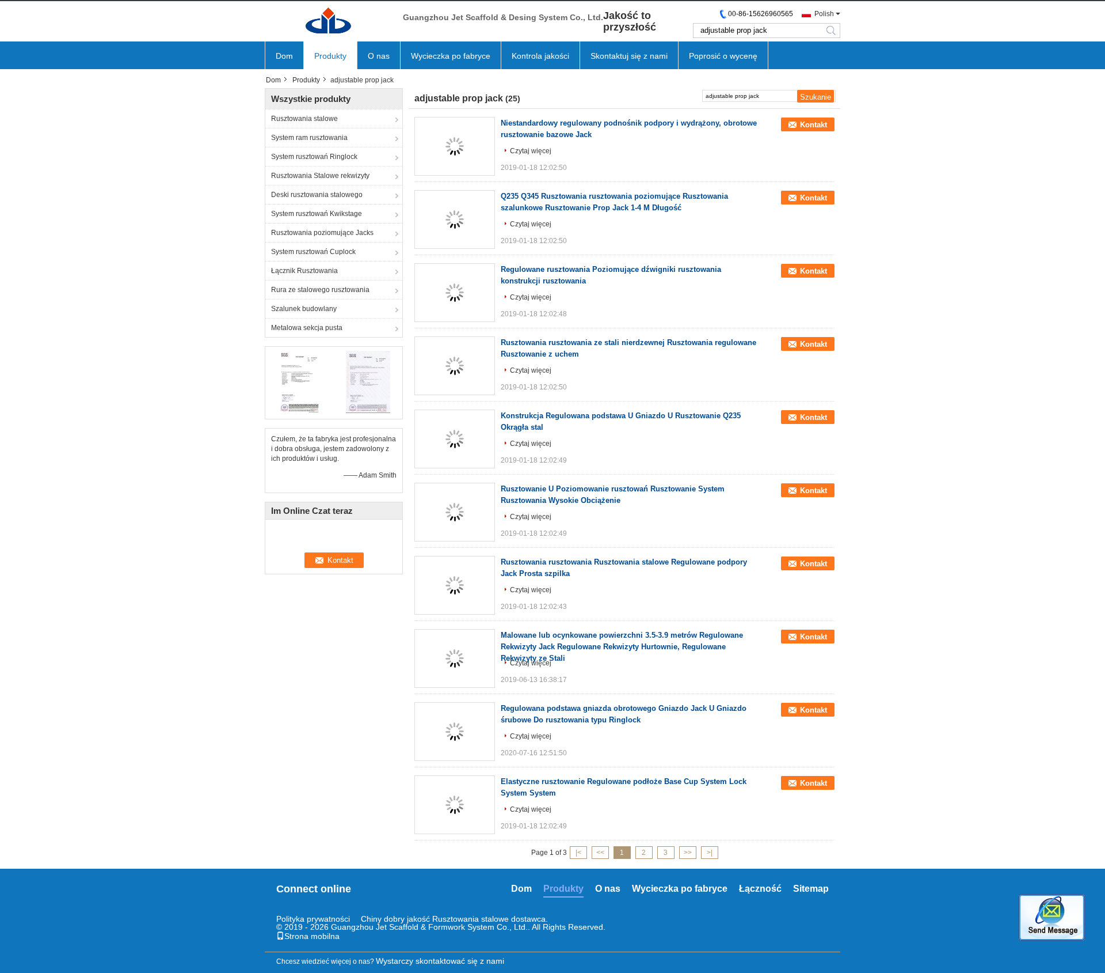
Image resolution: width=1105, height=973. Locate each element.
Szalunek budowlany (304, 309)
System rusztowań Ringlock (314, 157)
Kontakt (813, 124)
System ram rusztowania (309, 138)
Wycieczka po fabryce (450, 55)
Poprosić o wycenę (723, 55)
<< (600, 853)
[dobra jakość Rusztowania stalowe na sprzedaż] (299, 381)
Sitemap (811, 889)
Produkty (330, 55)
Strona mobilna (312, 936)
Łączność (760, 889)
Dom (284, 55)
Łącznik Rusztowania (304, 271)
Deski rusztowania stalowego (317, 195)
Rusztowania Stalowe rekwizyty (320, 176)
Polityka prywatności (313, 918)
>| (709, 853)
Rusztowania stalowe (304, 119)
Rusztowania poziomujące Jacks (322, 233)
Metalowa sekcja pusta (306, 328)
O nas (379, 55)
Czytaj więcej (530, 151)
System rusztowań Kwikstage (316, 214)
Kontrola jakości (540, 55)
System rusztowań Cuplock (313, 252)
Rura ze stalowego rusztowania (320, 290)
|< (578, 853)
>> (688, 853)
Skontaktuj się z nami (629, 55)
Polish (824, 14)
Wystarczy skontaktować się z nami (440, 961)
